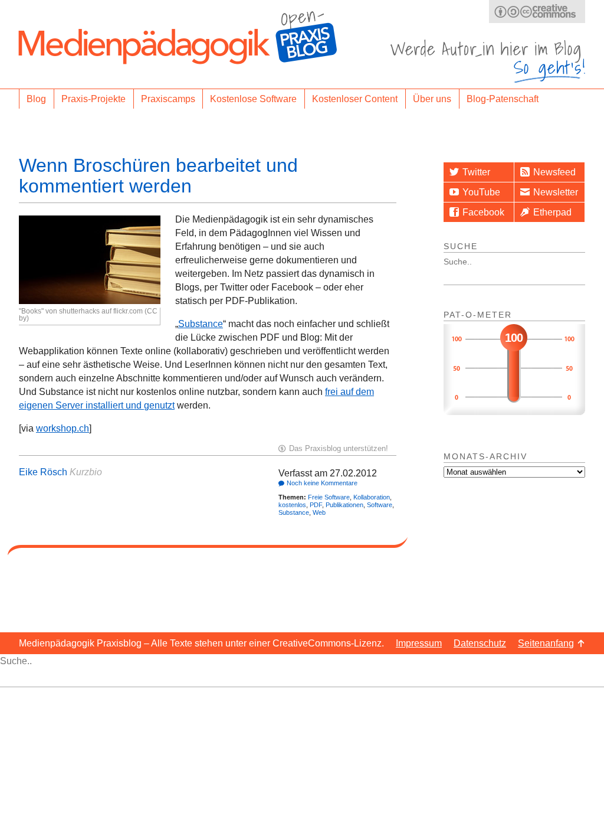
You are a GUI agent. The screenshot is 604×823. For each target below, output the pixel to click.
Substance (200, 324)
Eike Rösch (43, 472)
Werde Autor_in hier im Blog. (487, 61)
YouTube (481, 192)
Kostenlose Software (253, 99)
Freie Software (329, 497)
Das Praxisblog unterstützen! (338, 448)
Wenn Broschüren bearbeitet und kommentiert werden (158, 176)
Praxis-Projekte (93, 99)
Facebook (483, 212)
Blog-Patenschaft (503, 99)
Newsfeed (554, 172)
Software (379, 504)
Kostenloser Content (355, 99)
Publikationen (344, 504)
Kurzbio (86, 472)
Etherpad (552, 212)
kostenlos (292, 504)
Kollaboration (371, 497)
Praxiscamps (168, 99)
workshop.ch (62, 428)
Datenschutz (480, 643)
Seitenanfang (546, 643)
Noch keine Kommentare (322, 482)
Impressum (419, 643)
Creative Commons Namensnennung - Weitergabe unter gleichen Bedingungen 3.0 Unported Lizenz (537, 11)
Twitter (476, 172)
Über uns (432, 99)
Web (319, 512)
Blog (36, 99)
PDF (316, 504)
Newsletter (555, 192)
